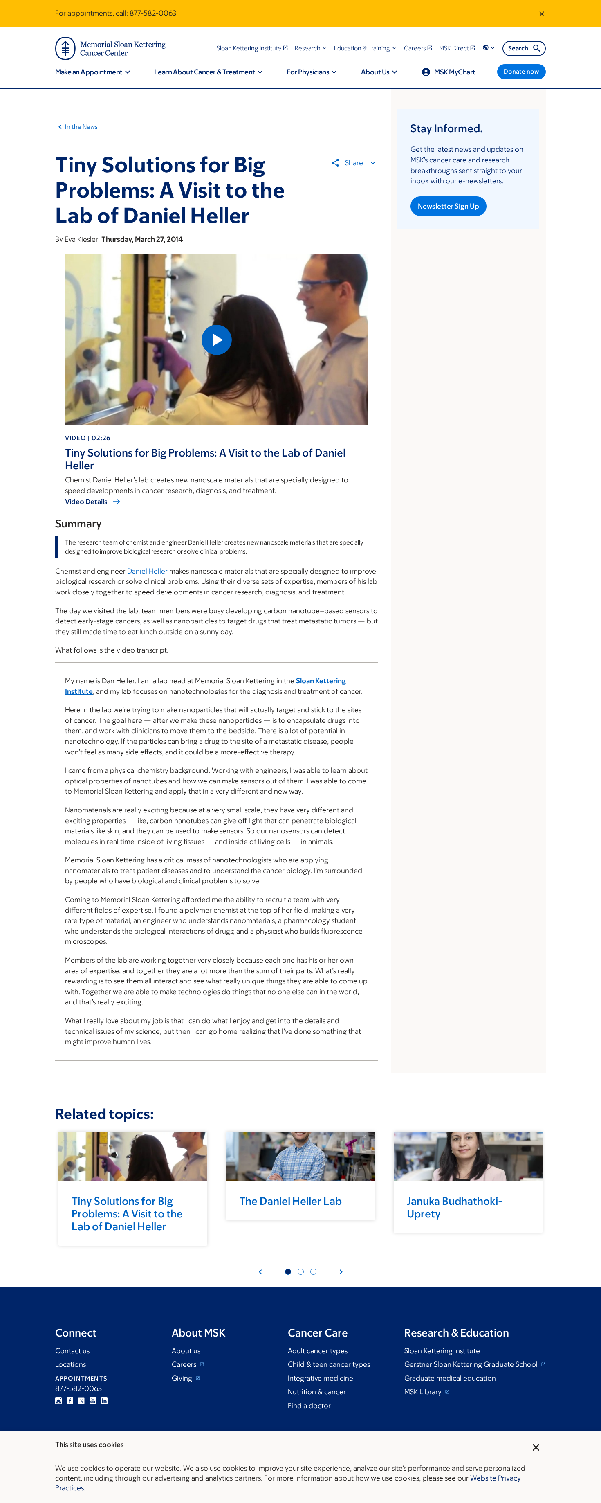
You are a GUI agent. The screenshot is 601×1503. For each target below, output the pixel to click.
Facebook (70, 1400)
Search (518, 48)
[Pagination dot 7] (313, 1272)
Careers (185, 1364)
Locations (70, 1364)
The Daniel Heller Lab (290, 1201)
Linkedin (104, 1400)
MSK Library (423, 1392)
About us (186, 1351)
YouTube (93, 1400)
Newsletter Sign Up (448, 206)
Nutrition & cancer (317, 1392)
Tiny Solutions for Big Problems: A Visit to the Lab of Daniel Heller (127, 1213)
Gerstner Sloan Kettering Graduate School (471, 1364)
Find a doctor (309, 1406)
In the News (81, 126)
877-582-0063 (153, 13)
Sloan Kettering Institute (442, 1351)
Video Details (86, 501)
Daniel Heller (147, 571)
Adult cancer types (318, 1351)
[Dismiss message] (542, 13)
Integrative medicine (320, 1378)
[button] (311, 48)
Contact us (72, 1351)
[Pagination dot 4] (301, 1272)
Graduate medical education (450, 1378)
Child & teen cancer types (329, 1364)
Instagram (58, 1400)
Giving (183, 1378)
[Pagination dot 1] (288, 1272)
